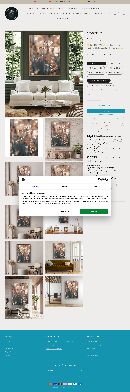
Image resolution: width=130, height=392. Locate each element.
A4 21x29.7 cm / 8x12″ (96, 63)
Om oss (7, 355)
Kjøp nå (106, 111)
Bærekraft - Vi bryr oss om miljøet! (16, 345)
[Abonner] (81, 370)
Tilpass (63, 211)
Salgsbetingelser (92, 341)
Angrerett (8, 352)
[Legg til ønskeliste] (106, 117)
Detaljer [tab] (65, 186)
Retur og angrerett (93, 355)
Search (7, 341)
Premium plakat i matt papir (98, 81)
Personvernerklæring (94, 345)
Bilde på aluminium (108, 90)
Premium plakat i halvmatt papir (100, 85)
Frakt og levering (92, 352)
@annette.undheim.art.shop (65, 341)
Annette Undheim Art (54, 349)
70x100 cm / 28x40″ (96, 73)
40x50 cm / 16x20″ (95, 68)
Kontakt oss (91, 348)
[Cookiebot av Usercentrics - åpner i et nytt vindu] (99, 179)
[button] (110, 13)
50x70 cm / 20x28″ (114, 68)
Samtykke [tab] (34, 186)
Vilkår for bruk (10, 348)
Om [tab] (95, 186)
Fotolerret (92, 90)
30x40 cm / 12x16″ (115, 63)
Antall (88, 94)
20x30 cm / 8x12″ (115, 73)
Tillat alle (94, 211)
